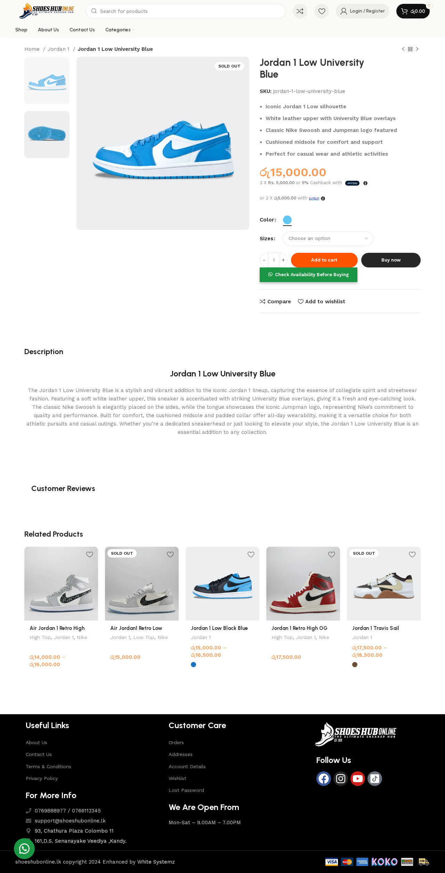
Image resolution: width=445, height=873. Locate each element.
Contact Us (39, 754)
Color (267, 220)
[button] (308, 274)
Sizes (266, 238)
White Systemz (156, 862)
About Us (36, 742)
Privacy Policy (42, 778)
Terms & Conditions (48, 766)
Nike (82, 637)
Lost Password (186, 790)
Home (32, 49)
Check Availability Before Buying (312, 274)
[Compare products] (300, 11)
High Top (40, 637)
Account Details (187, 766)
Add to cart (324, 260)
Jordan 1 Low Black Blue (219, 628)
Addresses (181, 754)
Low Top (143, 637)
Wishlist (177, 778)
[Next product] (417, 49)
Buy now (390, 260)
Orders (176, 742)
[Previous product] (403, 49)
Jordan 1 (59, 49)
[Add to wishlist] (89, 554)
